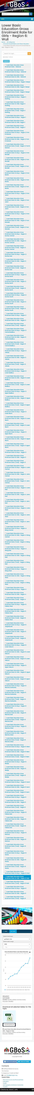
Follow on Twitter (24, 1061)
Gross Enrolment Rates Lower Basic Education (16, 44)
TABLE (5, 931)
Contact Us (16, 10)
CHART (13, 931)
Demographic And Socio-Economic (13, 1085)
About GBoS (8, 10)
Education (6, 1081)
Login (22, 10)
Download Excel (9, 1025)
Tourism (5, 1087)
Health (5, 1083)
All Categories (11, 42)
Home (3, 42)
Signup (27, 10)
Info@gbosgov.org (12, 1075)
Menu (2, 19)
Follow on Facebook (11, 1061)
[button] (17, 939)
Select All (6, 61)
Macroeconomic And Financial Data (13, 1080)
